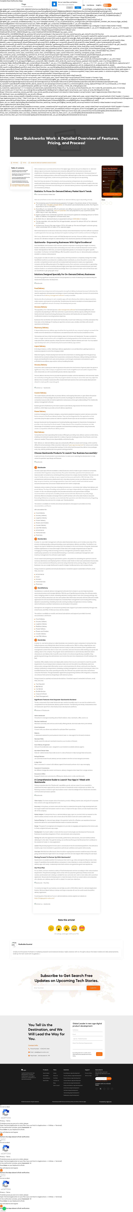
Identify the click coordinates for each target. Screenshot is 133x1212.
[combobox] (105, 181)
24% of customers (60, 210)
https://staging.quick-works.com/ (44, 898)
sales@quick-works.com (41, 1052)
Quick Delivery (46, 1078)
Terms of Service (79, 1101)
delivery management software (54, 295)
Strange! (59, 923)
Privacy (2, 1121)
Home (54, 1073)
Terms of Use (88, 1075)
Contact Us (107, 5)
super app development (76, 445)
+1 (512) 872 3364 (44, 1048)
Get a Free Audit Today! (112, 194)
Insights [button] (98, 5)
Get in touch (56, 1085)
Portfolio (55, 1078)
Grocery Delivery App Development (72, 1075)
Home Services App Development (72, 1083)
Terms (8, 1121)
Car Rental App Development (71, 1090)
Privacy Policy (88, 1073)
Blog (54, 1083)
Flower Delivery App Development (72, 1078)
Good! (74, 923)
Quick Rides (46, 1075)
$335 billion (76, 219)
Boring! (66, 923)
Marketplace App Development (71, 1095)
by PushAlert (54, 9)
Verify (3, 1139)
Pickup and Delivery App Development (73, 1085)
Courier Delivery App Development (72, 1080)
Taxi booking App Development (71, 1092)
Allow (78, 7)
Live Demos (90, 5)
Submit (99, 1054)
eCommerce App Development (71, 1087)
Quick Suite (45, 1080)
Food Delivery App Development (72, 1073)
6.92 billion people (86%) (54, 205)
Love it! (82, 923)
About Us (55, 1075)
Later (69, 7)
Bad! (51, 923)
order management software (66, 309)
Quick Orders (46, 1073)
